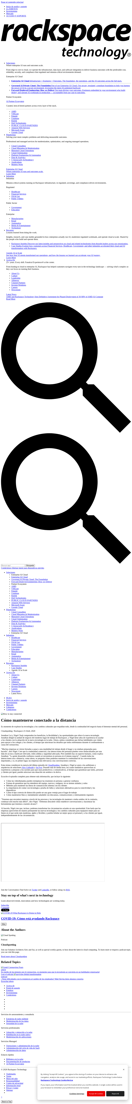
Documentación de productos (18, 1061)
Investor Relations (18, 285)
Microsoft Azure (18, 130)
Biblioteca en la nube (14, 1059)
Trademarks (11, 1074)
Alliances (15, 280)
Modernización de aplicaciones (18, 1037)
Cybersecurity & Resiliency (22, 160)
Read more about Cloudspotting (14, 956)
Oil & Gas (15, 196)
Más (3, 924)
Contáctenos (6, 568)
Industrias (10, 176)
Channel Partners (18, 283)
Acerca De (10, 260)
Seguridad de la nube (14, 1023)
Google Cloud (17, 132)
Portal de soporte (13, 988)
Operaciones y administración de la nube (22, 1046)
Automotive (16, 223)
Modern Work (17, 164)
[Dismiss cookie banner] (124, 1069)
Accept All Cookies (96, 1093)
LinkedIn (45, 890)
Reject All (115, 1093)
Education (15, 210)
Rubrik (14, 121)
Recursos (10, 230)
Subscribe (5, 905)
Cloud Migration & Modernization (25, 148)
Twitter (35, 890)
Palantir (14, 116)
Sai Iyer (39, 767)
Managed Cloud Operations (22, 150)
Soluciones (10, 63)
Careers (14, 287)
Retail (13, 221)
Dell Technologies (18, 123)
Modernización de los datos (17, 1021)
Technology (16, 228)
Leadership (15, 278)
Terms (8, 1076)
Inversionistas (11, 993)
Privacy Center (12, 1088)
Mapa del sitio (12, 1078)
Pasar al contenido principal (12, 2)
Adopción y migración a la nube (19, 1032)
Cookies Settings (76, 1093)
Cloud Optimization (19, 153)
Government (16, 207)
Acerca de (10, 986)
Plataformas (11, 135)
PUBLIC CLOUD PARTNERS (24, 125)
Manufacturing (17, 218)
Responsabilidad (13, 1081)
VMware (15, 114)
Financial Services (18, 194)
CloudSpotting (54, 765)
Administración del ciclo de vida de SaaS (23, 1048)
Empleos (9, 990)
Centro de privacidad (14, 1083)
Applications (16, 162)
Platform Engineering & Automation (26, 155)
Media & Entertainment (20, 225)
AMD (13, 111)
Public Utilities (17, 199)
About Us (15, 273)
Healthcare (15, 192)
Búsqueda (30, 565)
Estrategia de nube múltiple (17, 1019)
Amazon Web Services (20, 128)
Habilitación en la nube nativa (18, 1034)
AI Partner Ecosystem (15, 101)
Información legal (13, 1085)
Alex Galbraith (28, 767)
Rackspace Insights (69, 244)
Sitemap (9, 1090)
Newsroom (15, 290)
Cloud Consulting (18, 146)
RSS (68, 890)
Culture (14, 276)
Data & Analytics (18, 157)
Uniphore (15, 118)
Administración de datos (16, 1050)
